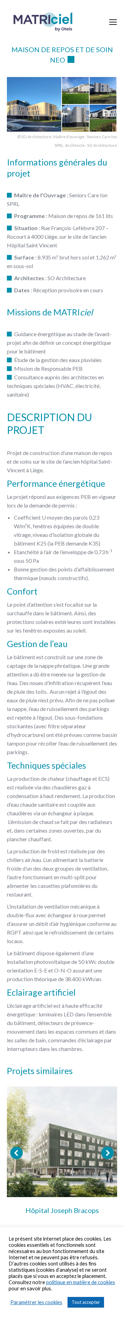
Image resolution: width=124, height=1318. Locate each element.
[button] (16, 1153)
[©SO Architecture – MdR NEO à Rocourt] (34, 104)
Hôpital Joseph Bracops (62, 1210)
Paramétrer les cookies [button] (36, 1302)
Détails (62, 1141)
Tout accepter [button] (86, 1302)
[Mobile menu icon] (113, 22)
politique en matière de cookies (80, 1282)
